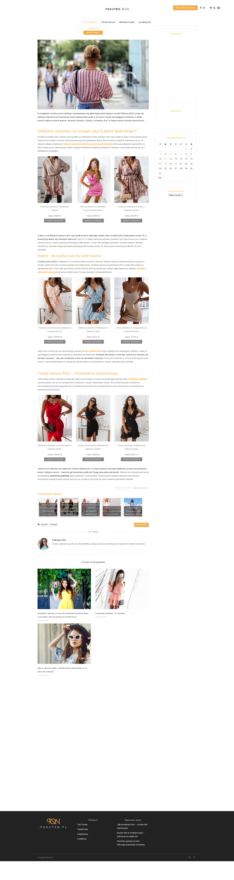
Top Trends (90, 22)
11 (165, 159)
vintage (53, 525)
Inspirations (127, 22)
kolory (44, 525)
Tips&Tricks (108, 22)
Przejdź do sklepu (185, 8)
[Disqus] (93, 712)
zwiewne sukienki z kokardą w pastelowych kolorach (88, 144)
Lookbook (145, 22)
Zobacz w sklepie (54, 220)
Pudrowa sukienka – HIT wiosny (110, 613)
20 (176, 163)
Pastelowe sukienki (137, 379)
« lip (159, 177)
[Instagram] (204, 8)
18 (165, 163)
